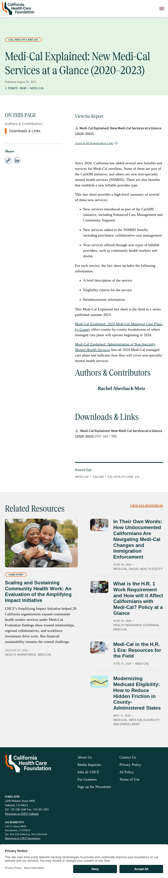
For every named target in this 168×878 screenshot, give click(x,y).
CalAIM (98, 476)
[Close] (161, 8)
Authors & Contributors (23, 124)
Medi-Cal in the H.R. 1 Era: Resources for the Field (137, 650)
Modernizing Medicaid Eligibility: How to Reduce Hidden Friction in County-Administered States (137, 693)
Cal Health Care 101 (23, 39)
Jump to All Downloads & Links (94, 143)
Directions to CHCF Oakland (22, 813)
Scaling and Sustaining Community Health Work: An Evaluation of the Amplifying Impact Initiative (38, 591)
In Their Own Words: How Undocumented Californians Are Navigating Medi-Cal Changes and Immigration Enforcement (137, 539)
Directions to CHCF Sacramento (22, 838)
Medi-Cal (37, 88)
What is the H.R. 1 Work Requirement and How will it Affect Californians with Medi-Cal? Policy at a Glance (138, 598)
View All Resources (146, 505)
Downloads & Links (24, 131)
